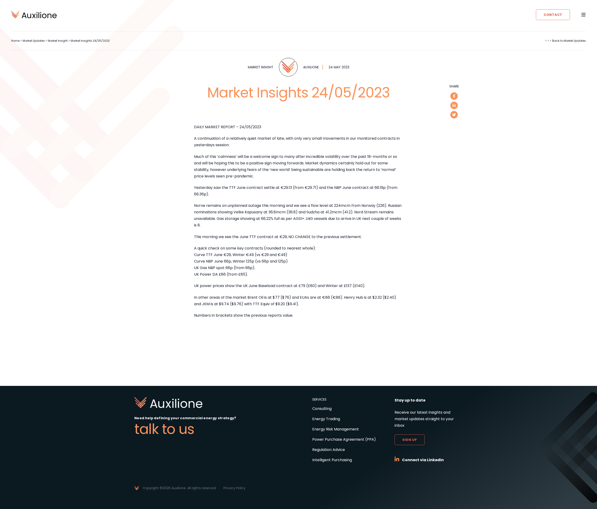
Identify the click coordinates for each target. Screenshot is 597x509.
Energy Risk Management (335, 429)
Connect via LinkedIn (423, 460)
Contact (553, 14)
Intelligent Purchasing (332, 460)
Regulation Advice (328, 449)
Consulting (322, 408)
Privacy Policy (234, 488)
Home (15, 41)
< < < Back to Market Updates (565, 41)
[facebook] (454, 96)
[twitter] (454, 114)
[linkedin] (454, 105)
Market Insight (58, 41)
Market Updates (34, 41)
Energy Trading (326, 419)
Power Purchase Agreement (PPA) (344, 439)
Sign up (409, 439)
